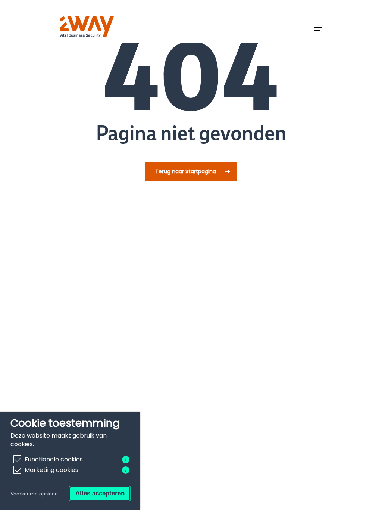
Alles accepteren (100, 493)
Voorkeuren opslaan (34, 494)
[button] (318, 27)
